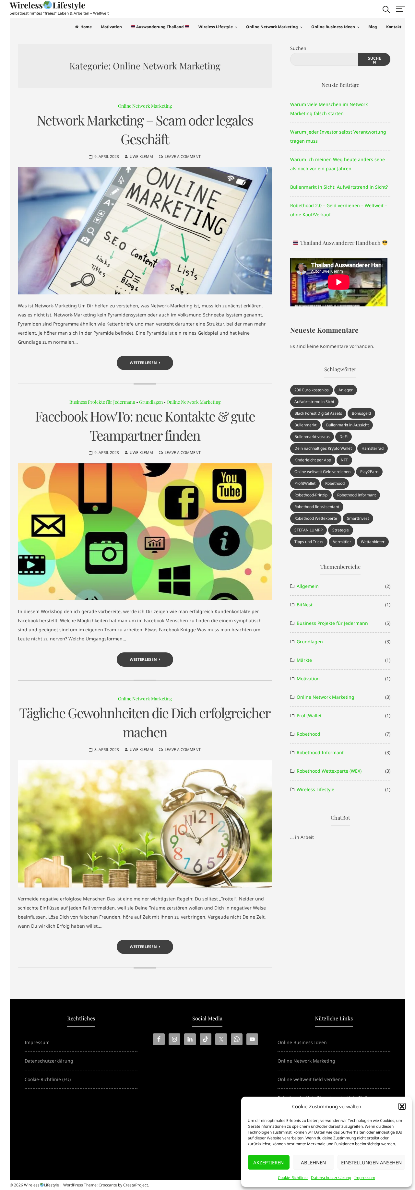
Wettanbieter (373, 541)
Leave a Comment (183, 156)
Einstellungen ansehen (371, 1162)
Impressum (364, 1177)
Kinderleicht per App (312, 460)
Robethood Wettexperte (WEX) (329, 771)
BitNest (305, 604)
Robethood (335, 483)
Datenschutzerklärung (331, 1177)
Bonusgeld (361, 413)
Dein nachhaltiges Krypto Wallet (323, 448)
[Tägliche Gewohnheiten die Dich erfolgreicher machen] (145, 824)
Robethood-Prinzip (310, 495)
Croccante (108, 1185)
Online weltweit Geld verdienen (322, 471)
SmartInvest (358, 518)
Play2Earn (369, 471)
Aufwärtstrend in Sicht (314, 401)
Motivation (111, 27)
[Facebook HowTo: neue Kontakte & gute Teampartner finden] (145, 531)
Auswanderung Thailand (160, 27)
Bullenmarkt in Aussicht (347, 425)
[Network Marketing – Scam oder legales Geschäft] (145, 231)
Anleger (345, 390)
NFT (344, 460)
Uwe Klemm (141, 156)
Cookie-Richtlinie (293, 1177)
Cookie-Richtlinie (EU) (48, 1079)
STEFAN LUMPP (308, 530)
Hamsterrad (373, 448)
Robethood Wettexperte (315, 518)
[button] (402, 1106)
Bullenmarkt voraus (312, 436)
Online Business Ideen (333, 27)
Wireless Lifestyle (215, 27)
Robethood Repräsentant (316, 506)
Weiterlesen (143, 362)
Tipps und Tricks (308, 541)
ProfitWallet (304, 483)
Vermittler (342, 541)
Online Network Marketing (272, 27)
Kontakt (393, 27)
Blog (372, 27)
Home (86, 27)
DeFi (343, 436)
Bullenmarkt (305, 425)
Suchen (298, 48)
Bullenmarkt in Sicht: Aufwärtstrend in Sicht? (339, 187)
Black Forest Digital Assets (318, 413)
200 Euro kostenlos (311, 390)
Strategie (340, 530)
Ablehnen (313, 1162)
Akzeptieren (268, 1162)
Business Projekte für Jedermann (102, 402)
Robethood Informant (356, 495)
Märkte (304, 660)
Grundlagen (151, 402)
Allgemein (308, 586)
